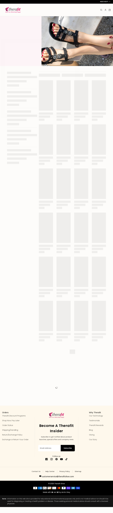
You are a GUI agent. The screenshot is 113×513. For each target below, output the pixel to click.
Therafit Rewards (96, 425)
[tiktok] (66, 459)
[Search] (101, 10)
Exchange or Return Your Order (15, 439)
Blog (91, 430)
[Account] (105, 10)
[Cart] (109, 10)
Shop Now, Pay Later (11, 420)
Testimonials (94, 420)
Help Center (50, 471)
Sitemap (78, 471)
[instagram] (51, 459)
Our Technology (96, 416)
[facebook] (46, 459)
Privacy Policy (64, 471)
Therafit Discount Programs (14, 416)
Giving (91, 435)
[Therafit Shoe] (13, 10)
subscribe (68, 448)
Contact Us (36, 471)
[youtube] (61, 459)
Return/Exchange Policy (12, 435)
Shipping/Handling (10, 430)
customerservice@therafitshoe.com (57, 476)
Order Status (7, 425)
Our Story (93, 439)
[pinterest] (56, 459)
